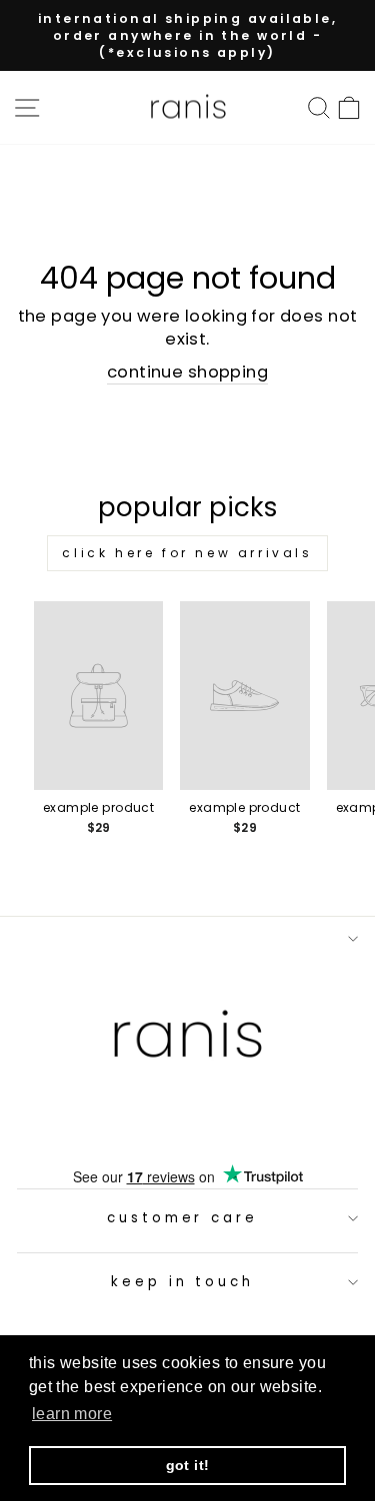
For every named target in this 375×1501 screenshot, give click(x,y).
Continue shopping (187, 372)
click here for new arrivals (187, 552)
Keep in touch (183, 1281)
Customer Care (183, 1217)
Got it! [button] (188, 1465)
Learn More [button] (72, 1413)
